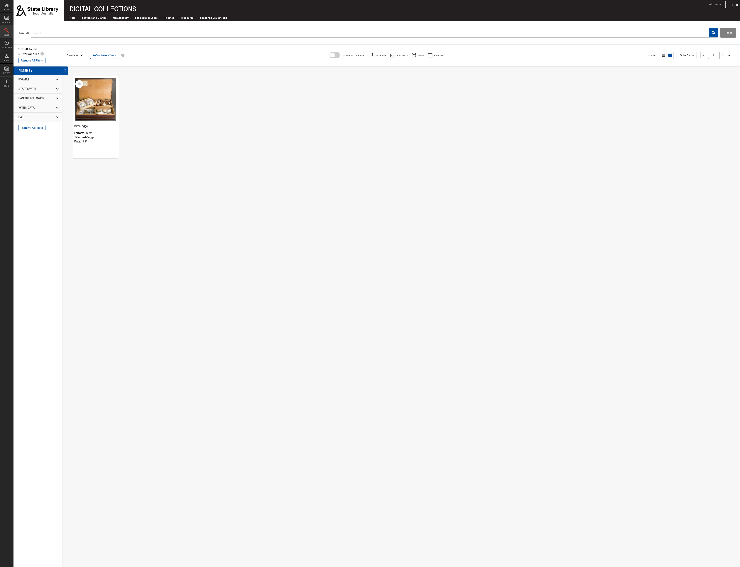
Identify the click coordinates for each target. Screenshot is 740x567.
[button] (713, 32)
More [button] (6, 86)
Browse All (7, 22)
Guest (719, 4)
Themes (169, 17)
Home (6, 9)
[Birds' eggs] (95, 99)
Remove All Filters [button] (32, 60)
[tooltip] (122, 55)
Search (6, 35)
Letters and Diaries (94, 17)
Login (6, 60)
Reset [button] (728, 32)
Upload (6, 73)
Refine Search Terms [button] (105, 55)
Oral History (121, 17)
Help (73, 17)
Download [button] (378, 55)
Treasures (187, 17)
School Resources (146, 17)
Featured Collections (213, 17)
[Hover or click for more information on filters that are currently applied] (42, 54)
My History (7, 47)
